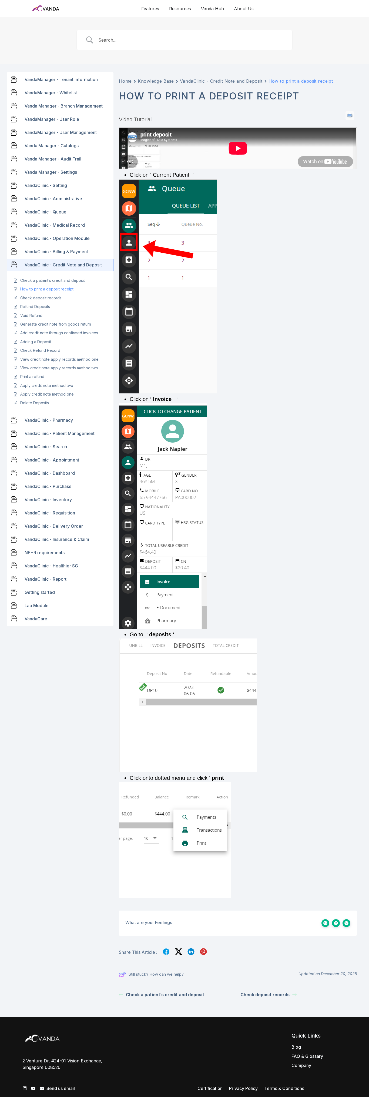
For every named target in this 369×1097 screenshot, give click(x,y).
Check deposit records (265, 994)
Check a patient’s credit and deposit (165, 994)
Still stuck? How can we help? (156, 974)
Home (125, 81)
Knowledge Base (156, 81)
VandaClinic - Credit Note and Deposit (221, 81)
